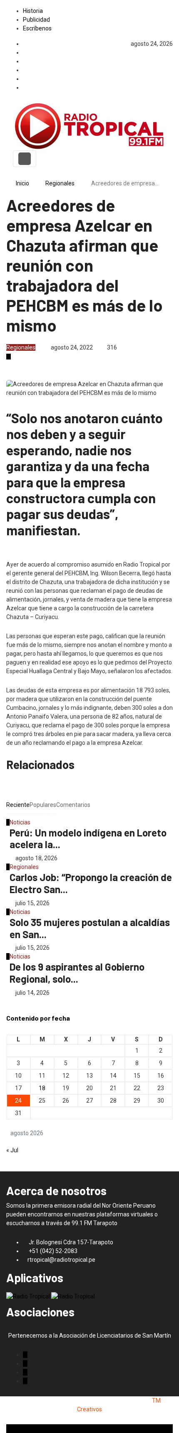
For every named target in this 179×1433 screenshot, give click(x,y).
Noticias (20, 822)
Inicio (22, 183)
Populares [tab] (43, 804)
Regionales (60, 183)
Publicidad (36, 19)
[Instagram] (170, 70)
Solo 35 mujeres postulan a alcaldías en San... (90, 928)
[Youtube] (170, 87)
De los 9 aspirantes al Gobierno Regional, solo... (77, 973)
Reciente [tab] (18, 804)
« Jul (12, 1150)
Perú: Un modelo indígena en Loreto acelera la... (88, 838)
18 (42, 1088)
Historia (33, 10)
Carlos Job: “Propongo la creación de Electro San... (91, 883)
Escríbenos (37, 28)
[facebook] (170, 52)
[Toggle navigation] (24, 158)
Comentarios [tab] (73, 804)
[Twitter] (170, 61)
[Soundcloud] (170, 78)
